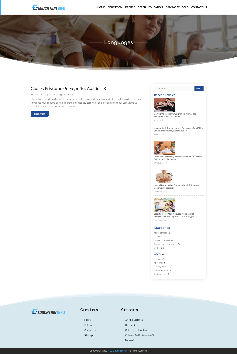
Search (199, 88)
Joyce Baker (40, 94)
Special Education (150, 7)
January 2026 (160, 267)
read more (39, 114)
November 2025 (161, 270)
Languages (68, 94)
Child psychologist (162, 240)
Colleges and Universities (165, 244)
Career (157, 236)
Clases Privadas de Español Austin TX (68, 89)
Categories (89, 325)
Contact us (199, 7)
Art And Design (160, 233)
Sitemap (88, 335)
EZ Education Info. (119, 350)
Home (101, 7)
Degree (130, 7)
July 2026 (158, 259)
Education (115, 7)
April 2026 (158, 263)
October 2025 (160, 274)
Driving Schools (177, 7)
